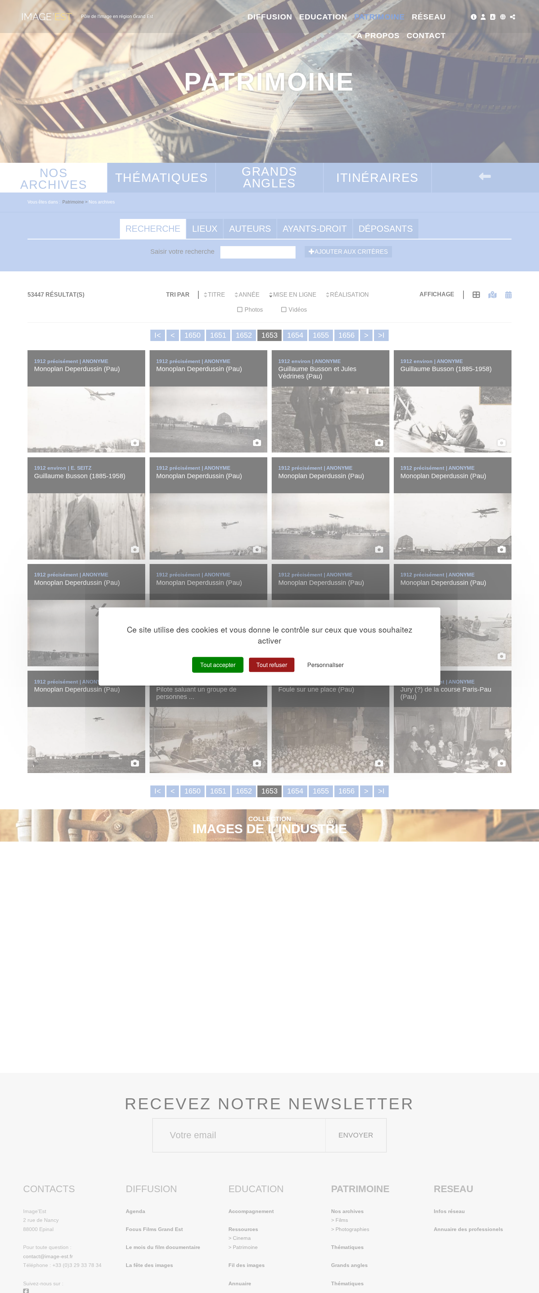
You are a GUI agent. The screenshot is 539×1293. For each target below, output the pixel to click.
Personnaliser (325, 664)
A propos (378, 35)
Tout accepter (217, 664)
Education (323, 16)
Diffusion (270, 16)
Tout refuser (271, 664)
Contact (426, 35)
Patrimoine (379, 16)
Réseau (429, 16)
